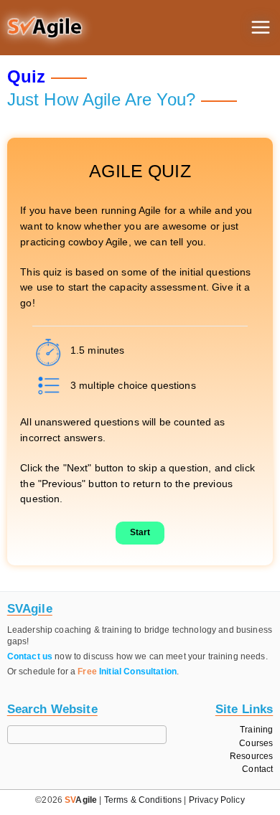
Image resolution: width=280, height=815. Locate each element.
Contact (257, 769)
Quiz (26, 76)
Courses (256, 743)
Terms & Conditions (143, 800)
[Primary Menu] (260, 27)
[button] (45, 28)
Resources (251, 756)
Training (256, 730)
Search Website (52, 709)
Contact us (29, 656)
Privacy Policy (217, 800)
